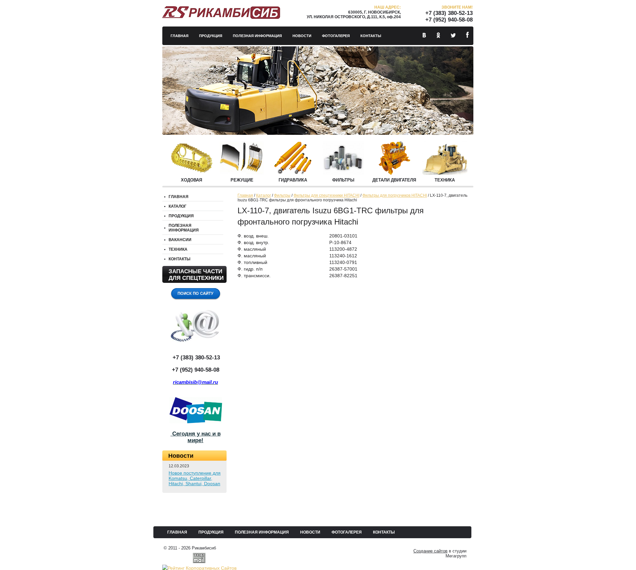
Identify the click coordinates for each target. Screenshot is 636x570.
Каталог (263, 195)
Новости (301, 36)
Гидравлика (293, 180)
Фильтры (343, 180)
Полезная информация (257, 36)
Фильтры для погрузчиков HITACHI (394, 195)
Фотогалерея (336, 36)
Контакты (370, 36)
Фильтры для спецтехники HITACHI (326, 195)
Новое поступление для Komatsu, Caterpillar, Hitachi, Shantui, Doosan (195, 478)
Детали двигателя (394, 180)
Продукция (210, 36)
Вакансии (180, 239)
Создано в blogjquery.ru (187, 388)
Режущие (242, 180)
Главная (179, 36)
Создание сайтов (430, 550)
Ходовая (191, 180)
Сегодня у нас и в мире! (196, 437)
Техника (445, 180)
